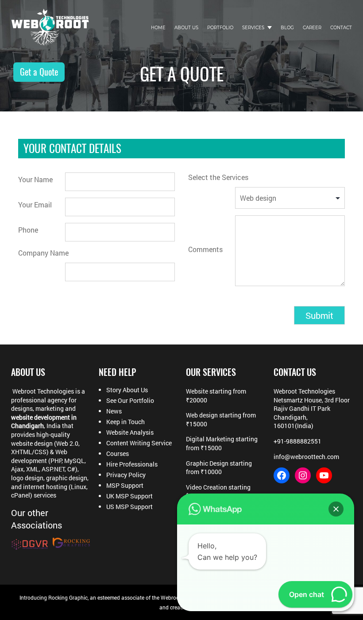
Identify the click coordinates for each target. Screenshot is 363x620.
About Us (186, 28)
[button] (336, 509)
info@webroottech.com (306, 456)
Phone (28, 229)
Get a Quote (39, 72)
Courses (117, 454)
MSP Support (124, 485)
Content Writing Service (139, 443)
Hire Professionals (132, 464)
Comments (205, 249)
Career (312, 28)
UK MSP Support (129, 496)
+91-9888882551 (297, 441)
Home (158, 28)
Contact (341, 28)
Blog (287, 28)
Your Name (35, 179)
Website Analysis (130, 432)
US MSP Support (129, 507)
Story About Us (127, 390)
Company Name (43, 252)
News (114, 411)
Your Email (35, 204)
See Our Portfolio (130, 401)
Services (253, 28)
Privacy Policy (126, 475)
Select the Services (218, 177)
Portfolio (220, 28)
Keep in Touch (125, 422)
